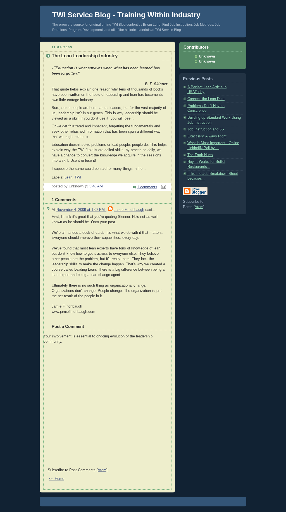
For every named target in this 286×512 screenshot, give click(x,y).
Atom (102, 470)
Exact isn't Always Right (207, 136)
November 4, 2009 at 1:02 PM (81, 210)
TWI (78, 177)
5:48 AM (96, 186)
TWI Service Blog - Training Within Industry (126, 15)
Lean (68, 177)
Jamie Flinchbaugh (129, 210)
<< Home (56, 479)
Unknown (207, 56)
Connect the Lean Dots (206, 99)
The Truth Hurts (200, 155)
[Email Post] (162, 187)
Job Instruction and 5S (205, 129)
